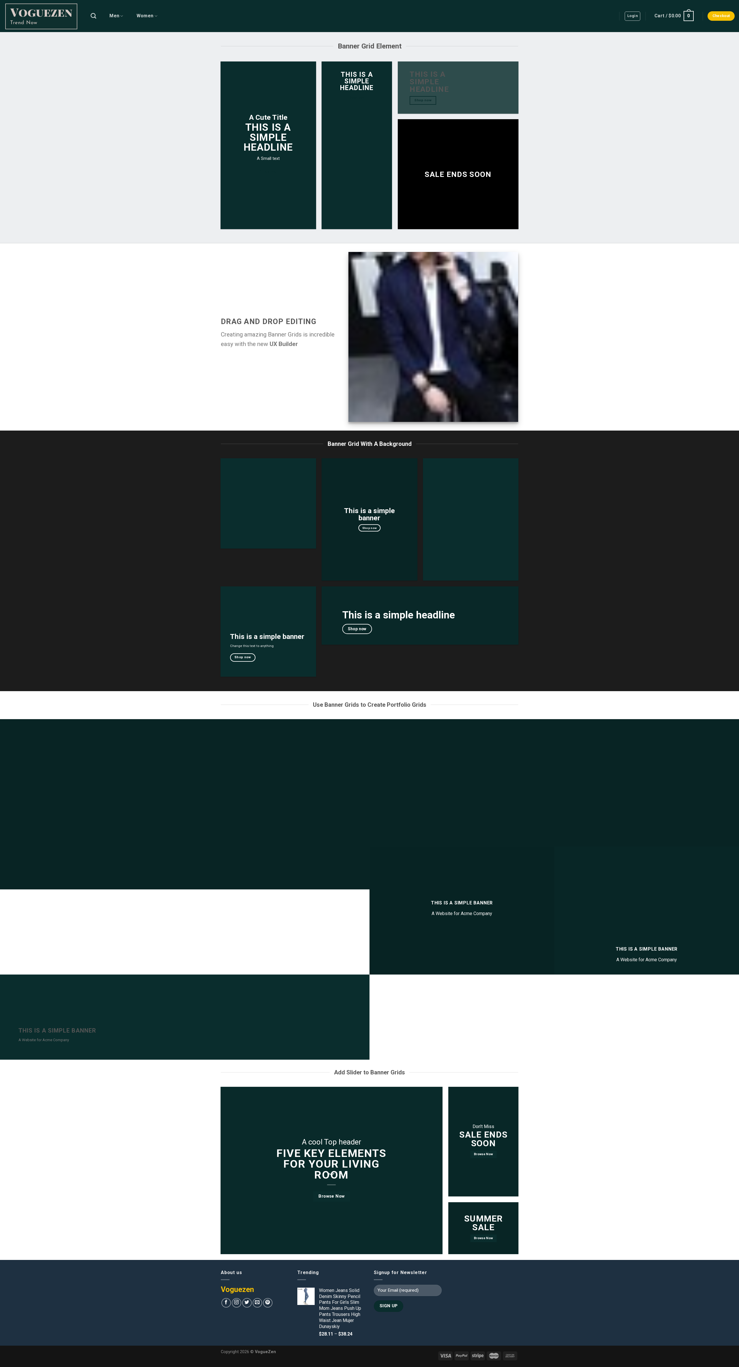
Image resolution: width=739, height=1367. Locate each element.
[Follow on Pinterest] (268, 1303)
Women (145, 15)
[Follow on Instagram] (236, 1303)
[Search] (93, 16)
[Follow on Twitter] (247, 1303)
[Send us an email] (257, 1303)
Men (114, 15)
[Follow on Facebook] (226, 1303)
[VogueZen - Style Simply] (41, 16)
